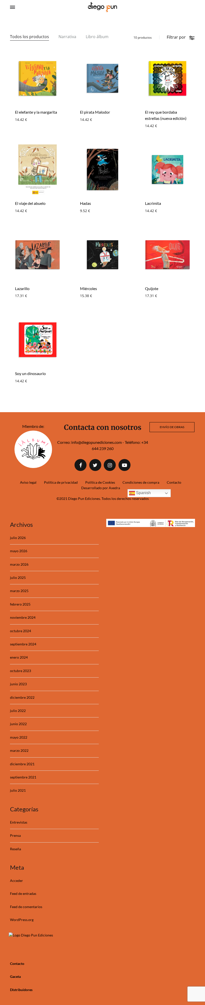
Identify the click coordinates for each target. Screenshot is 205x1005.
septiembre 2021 (23, 777)
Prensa (15, 835)
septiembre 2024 (23, 644)
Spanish (143, 493)
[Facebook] (80, 465)
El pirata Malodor (95, 112)
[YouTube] (124, 465)
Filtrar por (176, 37)
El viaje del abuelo (30, 203)
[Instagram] (110, 465)
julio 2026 (18, 538)
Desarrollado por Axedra (100, 488)
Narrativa (67, 37)
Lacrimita (153, 203)
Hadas (85, 203)
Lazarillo (22, 288)
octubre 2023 (20, 671)
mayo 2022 (18, 737)
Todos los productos (29, 37)
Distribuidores (21, 990)
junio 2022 (18, 724)
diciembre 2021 (22, 764)
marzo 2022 (19, 750)
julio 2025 (18, 577)
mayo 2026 (18, 551)
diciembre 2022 (22, 697)
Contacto (174, 482)
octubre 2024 (20, 631)
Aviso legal (28, 482)
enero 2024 (19, 657)
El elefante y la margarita (36, 112)
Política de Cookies (100, 482)
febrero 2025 (20, 604)
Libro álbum (97, 37)
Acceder (16, 880)
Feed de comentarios (26, 907)
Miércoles (88, 288)
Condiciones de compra (140, 482)
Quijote (151, 288)
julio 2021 (18, 790)
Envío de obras (172, 427)
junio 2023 (18, 684)
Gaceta (15, 976)
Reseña (15, 849)
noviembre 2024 (23, 617)
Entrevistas (18, 822)
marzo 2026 (19, 564)
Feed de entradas (23, 893)
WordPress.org (22, 920)
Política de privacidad (61, 482)
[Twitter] (95, 465)
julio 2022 (18, 710)
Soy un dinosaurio (30, 373)
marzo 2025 (19, 591)
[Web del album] (33, 466)
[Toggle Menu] (12, 7)
